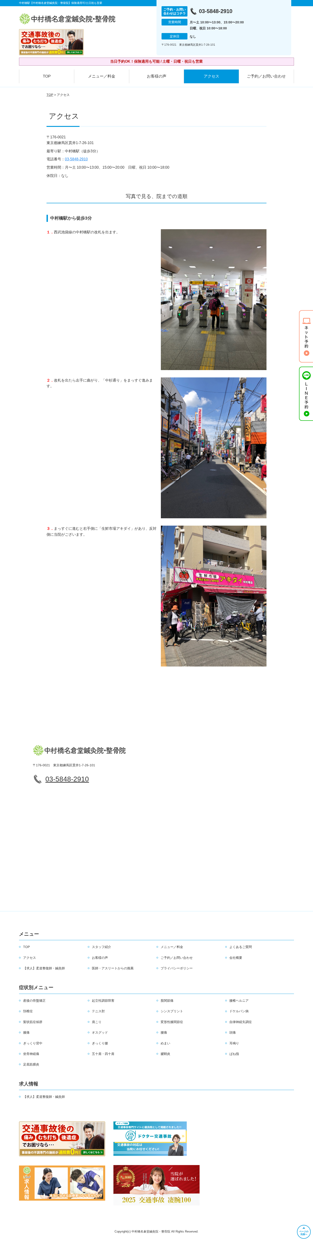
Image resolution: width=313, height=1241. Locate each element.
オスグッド (100, 1032)
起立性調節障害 (103, 1000)
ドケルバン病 (239, 1011)
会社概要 (235, 957)
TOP (47, 76)
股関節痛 (167, 1000)
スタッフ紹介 (101, 947)
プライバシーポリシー (177, 968)
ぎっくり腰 (100, 1043)
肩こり (97, 1022)
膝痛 (26, 1032)
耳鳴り (234, 1043)
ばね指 (234, 1054)
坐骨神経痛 (31, 1054)
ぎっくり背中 (32, 1043)
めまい (165, 1043)
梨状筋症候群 (32, 1022)
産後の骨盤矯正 (34, 1000)
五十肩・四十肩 (103, 1054)
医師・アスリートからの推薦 (113, 968)
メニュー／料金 (101, 76)
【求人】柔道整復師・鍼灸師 (44, 968)
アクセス (211, 76)
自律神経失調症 (240, 1022)
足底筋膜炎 (31, 1064)
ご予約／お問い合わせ (266, 76)
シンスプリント (172, 1011)
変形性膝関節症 (172, 1022)
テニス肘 (98, 1011)
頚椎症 (28, 1011)
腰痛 (164, 1032)
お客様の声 (156, 76)
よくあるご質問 (240, 947)
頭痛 (232, 1032)
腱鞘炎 (165, 1054)
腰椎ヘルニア (239, 1000)
